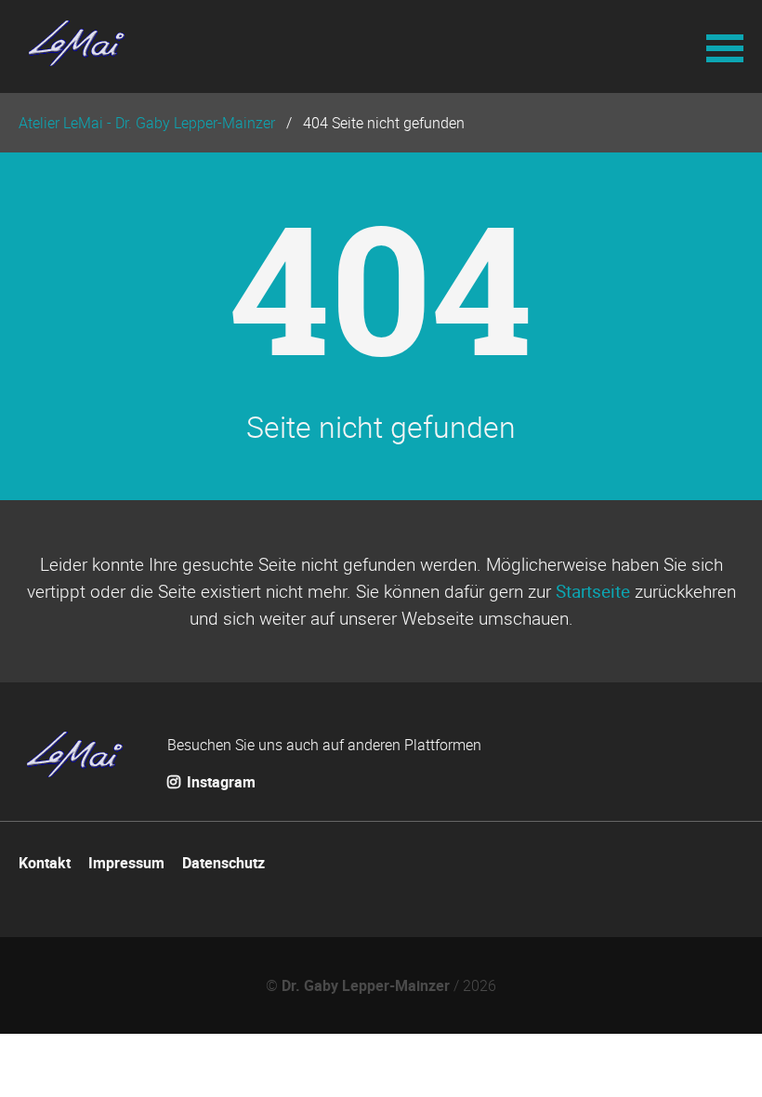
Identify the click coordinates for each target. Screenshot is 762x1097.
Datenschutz (223, 862)
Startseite (593, 591)
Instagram (219, 782)
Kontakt (45, 862)
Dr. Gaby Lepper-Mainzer (366, 985)
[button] (724, 46)
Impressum (126, 862)
